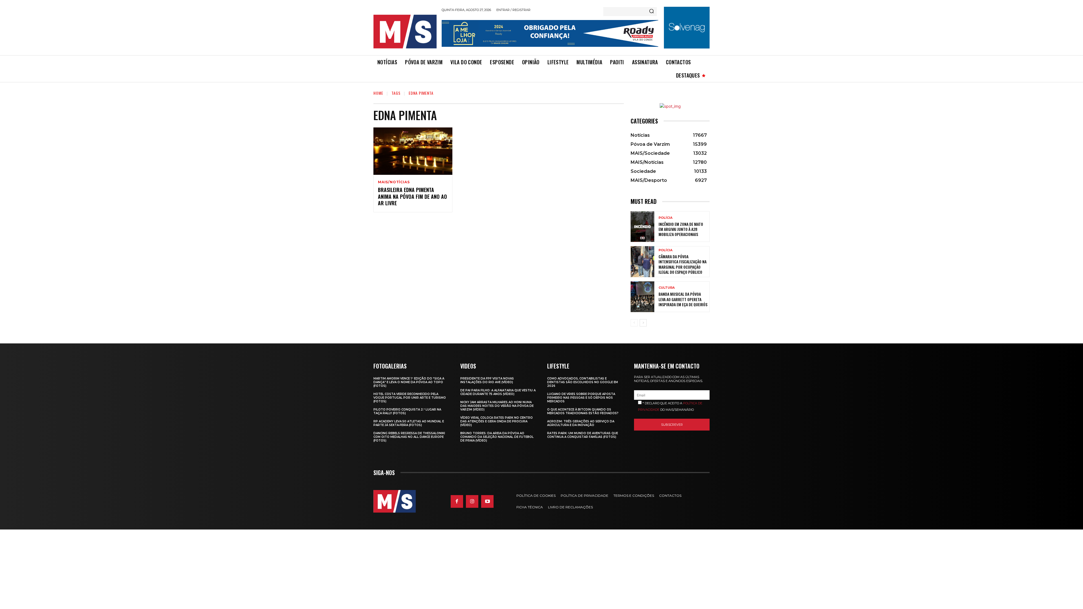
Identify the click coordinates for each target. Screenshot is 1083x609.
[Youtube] (487, 501)
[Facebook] (457, 501)
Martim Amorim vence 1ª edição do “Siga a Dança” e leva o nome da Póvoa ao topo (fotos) (408, 382)
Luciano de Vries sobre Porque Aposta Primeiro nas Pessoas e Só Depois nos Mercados (581, 397)
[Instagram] (472, 501)
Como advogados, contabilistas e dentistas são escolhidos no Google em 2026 (582, 382)
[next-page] (643, 322)
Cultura (667, 287)
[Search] (651, 11)
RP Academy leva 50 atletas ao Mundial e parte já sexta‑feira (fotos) (408, 423)
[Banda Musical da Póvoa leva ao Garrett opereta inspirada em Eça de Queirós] (642, 296)
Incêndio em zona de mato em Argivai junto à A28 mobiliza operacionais (681, 229)
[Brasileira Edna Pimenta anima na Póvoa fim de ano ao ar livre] (412, 151)
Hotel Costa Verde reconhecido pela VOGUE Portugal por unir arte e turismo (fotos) (409, 397)
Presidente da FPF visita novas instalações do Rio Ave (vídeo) (487, 380)
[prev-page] (634, 322)
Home (378, 93)
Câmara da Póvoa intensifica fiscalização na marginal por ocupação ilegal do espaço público (682, 264)
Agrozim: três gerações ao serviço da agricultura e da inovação (580, 423)
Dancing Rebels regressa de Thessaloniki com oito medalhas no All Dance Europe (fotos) (409, 436)
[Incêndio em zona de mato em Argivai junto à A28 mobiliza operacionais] (642, 226)
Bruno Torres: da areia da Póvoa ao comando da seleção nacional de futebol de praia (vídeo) (497, 436)
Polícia (665, 217)
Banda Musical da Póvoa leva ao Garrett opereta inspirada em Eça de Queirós (683, 299)
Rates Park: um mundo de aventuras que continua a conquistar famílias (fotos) (582, 435)
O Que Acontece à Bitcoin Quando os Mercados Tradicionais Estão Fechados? (582, 411)
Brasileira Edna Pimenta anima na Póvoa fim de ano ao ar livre (412, 196)
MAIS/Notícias (394, 182)
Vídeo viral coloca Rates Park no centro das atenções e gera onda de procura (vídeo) (496, 421)
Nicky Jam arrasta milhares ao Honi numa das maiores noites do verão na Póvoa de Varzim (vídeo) (497, 405)
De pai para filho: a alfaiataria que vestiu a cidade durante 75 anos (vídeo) (498, 392)
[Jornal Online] (404, 31)
